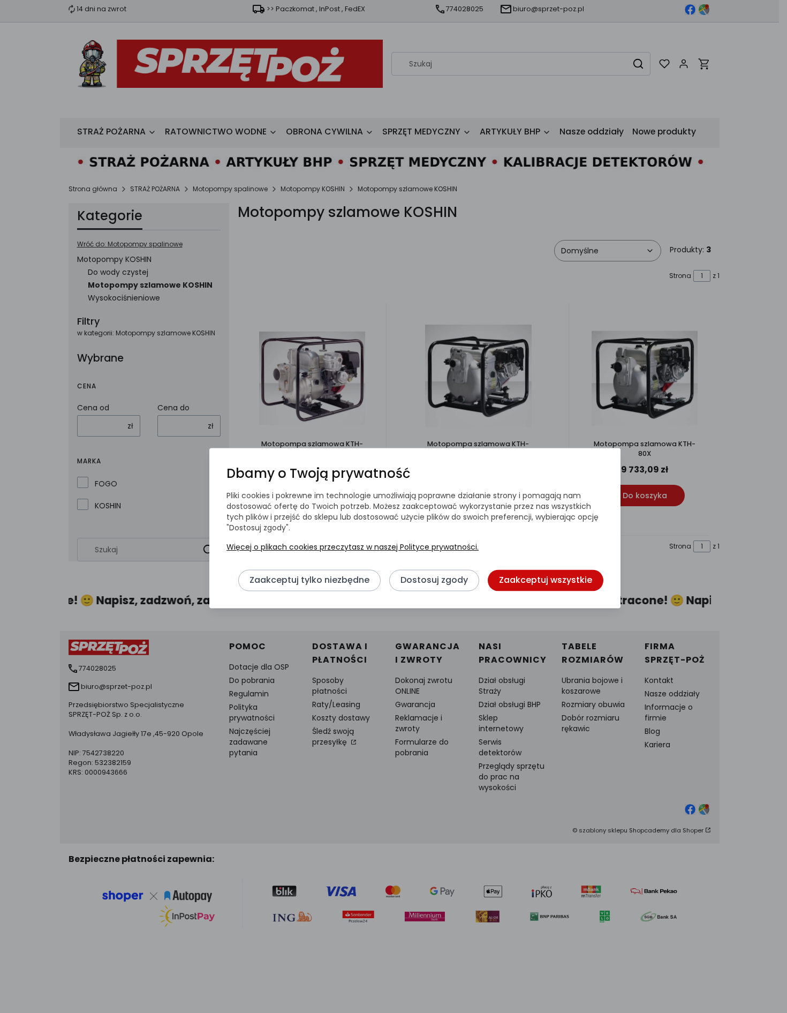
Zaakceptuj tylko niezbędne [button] (309, 580)
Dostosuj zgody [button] (434, 580)
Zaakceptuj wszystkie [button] (545, 580)
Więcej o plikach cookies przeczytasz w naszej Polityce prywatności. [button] (352, 547)
